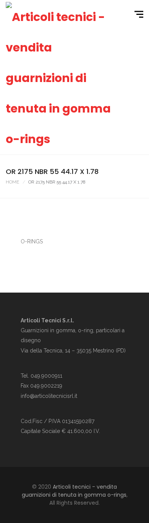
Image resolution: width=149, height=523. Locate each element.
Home (12, 182)
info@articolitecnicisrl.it (49, 396)
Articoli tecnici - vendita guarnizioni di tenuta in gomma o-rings (74, 491)
